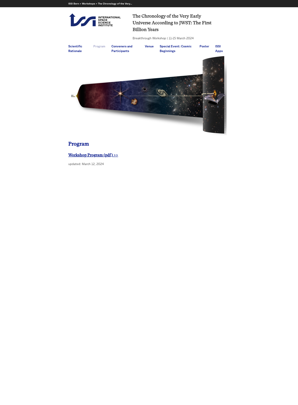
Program (99, 46)
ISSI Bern (73, 3)
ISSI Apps (219, 48)
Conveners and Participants (121, 48)
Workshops (88, 3)
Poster (204, 46)
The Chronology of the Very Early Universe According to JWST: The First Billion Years (172, 22)
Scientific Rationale (75, 48)
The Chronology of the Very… (115, 3)
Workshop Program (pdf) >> (93, 155)
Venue (149, 46)
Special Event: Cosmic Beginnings (176, 48)
